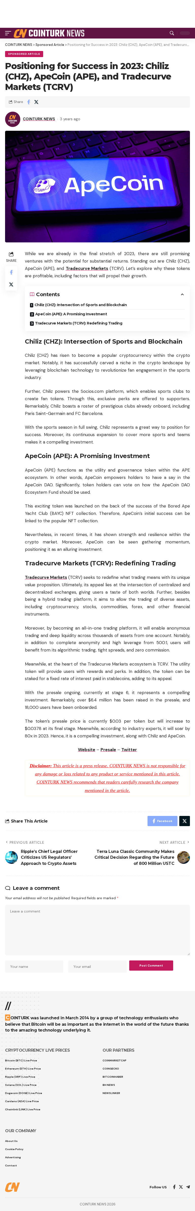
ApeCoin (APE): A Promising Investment (71, 314)
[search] (172, 33)
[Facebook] (174, 1187)
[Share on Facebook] (28, 102)
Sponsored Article (24, 54)
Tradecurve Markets (87, 268)
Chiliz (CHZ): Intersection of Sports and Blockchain (81, 305)
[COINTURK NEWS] (50, 33)
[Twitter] (181, 1187)
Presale (108, 749)
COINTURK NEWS (39, 119)
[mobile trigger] (9, 33)
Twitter (129, 749)
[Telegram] (188, 1187)
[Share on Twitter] (36, 102)
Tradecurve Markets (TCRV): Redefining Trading (78, 323)
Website (86, 749)
